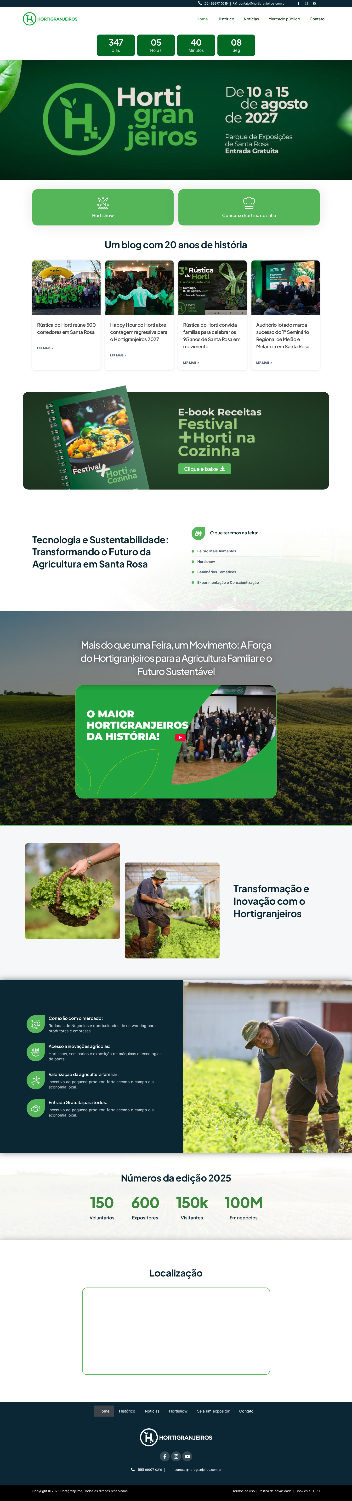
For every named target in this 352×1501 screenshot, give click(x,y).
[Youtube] (314, 3)
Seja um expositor (213, 1411)
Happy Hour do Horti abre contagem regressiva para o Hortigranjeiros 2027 (138, 332)
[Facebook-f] (298, 3)
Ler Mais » (45, 348)
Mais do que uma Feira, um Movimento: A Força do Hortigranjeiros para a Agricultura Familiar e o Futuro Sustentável (176, 657)
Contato (317, 18)
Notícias (251, 18)
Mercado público (284, 18)
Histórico (225, 18)
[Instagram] (306, 3)
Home (202, 18)
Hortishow (178, 1411)
